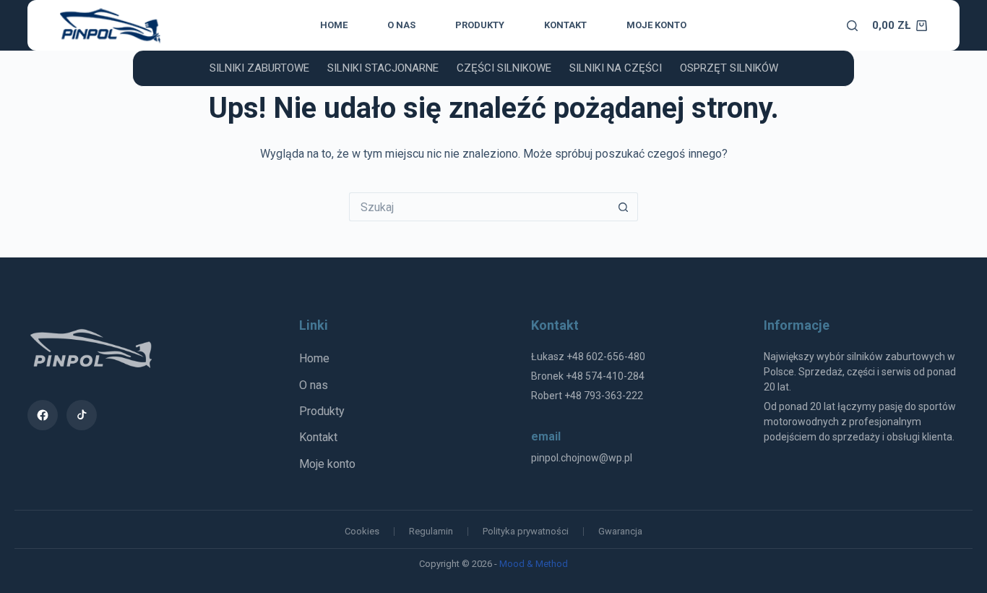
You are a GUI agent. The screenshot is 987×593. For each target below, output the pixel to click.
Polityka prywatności (526, 531)
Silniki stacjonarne (383, 67)
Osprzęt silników (729, 67)
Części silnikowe (504, 67)
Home (334, 25)
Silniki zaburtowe (259, 67)
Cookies (362, 531)
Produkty (479, 25)
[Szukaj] (852, 25)
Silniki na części (615, 67)
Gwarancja (620, 531)
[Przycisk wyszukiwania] (623, 206)
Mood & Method (533, 563)
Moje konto (656, 25)
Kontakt (565, 25)
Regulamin (431, 531)
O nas (401, 25)
